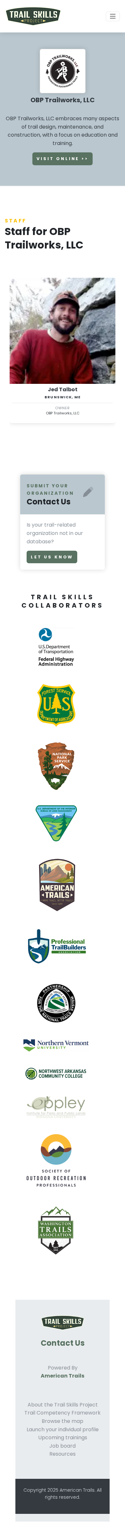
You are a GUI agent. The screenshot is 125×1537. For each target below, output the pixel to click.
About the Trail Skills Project (63, 1404)
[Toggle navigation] (113, 16)
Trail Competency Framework (62, 1412)
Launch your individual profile (63, 1429)
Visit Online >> (62, 158)
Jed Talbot (63, 389)
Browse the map (62, 1421)
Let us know (52, 557)
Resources (62, 1454)
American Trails (62, 1375)
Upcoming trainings (62, 1437)
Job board (62, 1446)
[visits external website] (59, 654)
